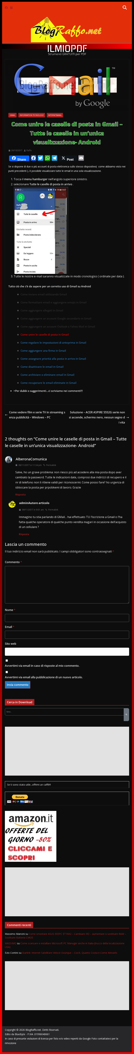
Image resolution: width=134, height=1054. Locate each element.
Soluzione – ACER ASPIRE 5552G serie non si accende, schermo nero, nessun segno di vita (97, 417)
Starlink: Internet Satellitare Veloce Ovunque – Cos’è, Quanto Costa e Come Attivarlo (69, 952)
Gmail (12, 115)
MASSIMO (10, 943)
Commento (13, 562)
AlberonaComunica (31, 459)
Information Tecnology (32, 115)
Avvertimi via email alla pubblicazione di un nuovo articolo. (44, 677)
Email (9, 627)
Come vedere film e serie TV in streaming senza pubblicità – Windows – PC (37, 414)
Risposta (20, 494)
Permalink (51, 465)
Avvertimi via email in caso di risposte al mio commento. (42, 666)
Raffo (29, 150)
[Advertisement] (67, 751)
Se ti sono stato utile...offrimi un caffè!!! (29, 784)
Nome (10, 610)
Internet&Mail (55, 115)
